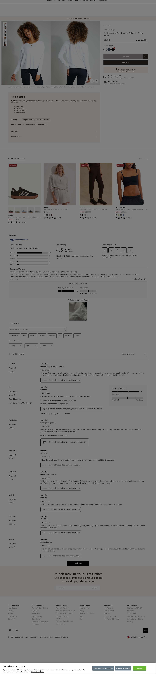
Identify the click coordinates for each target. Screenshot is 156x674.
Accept (139, 668)
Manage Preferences (123, 668)
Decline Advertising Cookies (103, 668)
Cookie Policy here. (37, 672)
